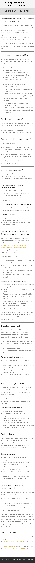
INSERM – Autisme (9, 546)
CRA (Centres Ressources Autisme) (14, 541)
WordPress (30, 559)
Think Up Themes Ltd (14, 559)
